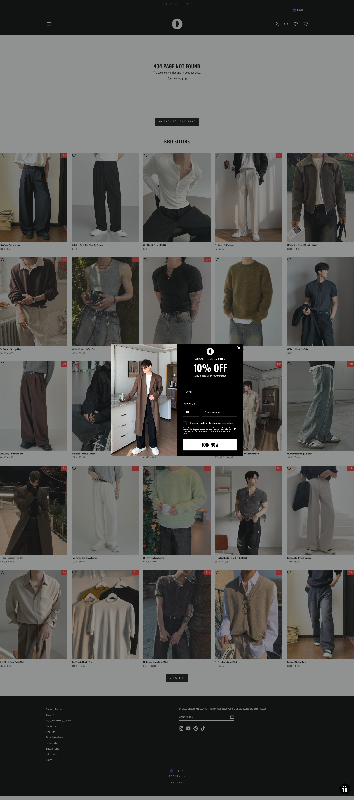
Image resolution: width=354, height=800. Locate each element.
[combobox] (191, 412)
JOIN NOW (210, 444)
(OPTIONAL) (189, 404)
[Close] (239, 348)
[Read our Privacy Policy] (235, 429)
